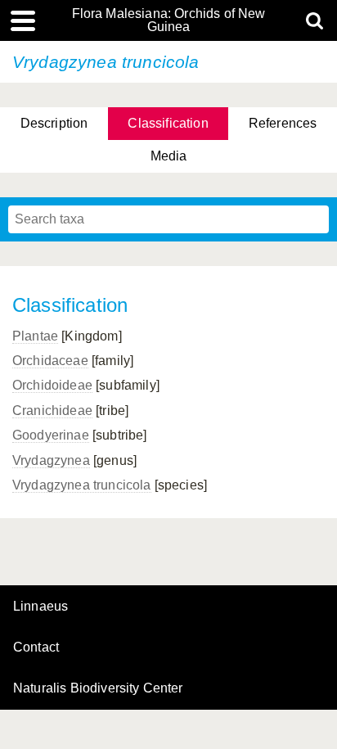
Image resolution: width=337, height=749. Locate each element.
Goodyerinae (50, 435)
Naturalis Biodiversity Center (98, 688)
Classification (168, 123)
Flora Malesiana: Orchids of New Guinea (169, 20)
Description (54, 123)
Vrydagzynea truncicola (81, 485)
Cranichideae (52, 410)
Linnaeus (40, 606)
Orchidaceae (50, 361)
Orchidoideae (52, 385)
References (283, 123)
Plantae (35, 336)
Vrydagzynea (51, 460)
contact (36, 647)
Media (169, 156)
